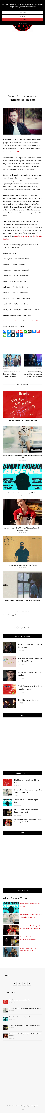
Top (23, 1109)
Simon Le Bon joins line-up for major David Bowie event (24, 1025)
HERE (18, 152)
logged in (14, 615)
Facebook (13, 321)
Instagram (27, 321)
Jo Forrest (28, 104)
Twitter (20, 321)
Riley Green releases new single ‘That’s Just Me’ (22, 600)
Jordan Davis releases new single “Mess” (22, 565)
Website (5, 321)
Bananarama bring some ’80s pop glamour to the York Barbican (33, 374)
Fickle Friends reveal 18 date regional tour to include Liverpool (11, 374)
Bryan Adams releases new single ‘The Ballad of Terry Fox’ (25, 1008)
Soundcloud (36, 321)
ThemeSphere (33, 1106)
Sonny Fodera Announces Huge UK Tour (22, 493)
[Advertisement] (22, 59)
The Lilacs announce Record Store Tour (22, 420)
